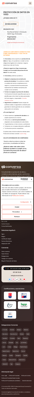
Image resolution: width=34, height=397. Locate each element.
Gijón (18, 338)
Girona (4, 342)
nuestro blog (22, 133)
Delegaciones (5, 256)
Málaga (15, 347)
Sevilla (11, 355)
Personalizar (16, 212)
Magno (3, 236)
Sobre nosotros (5, 251)
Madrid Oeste (23, 347)
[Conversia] (9, 3)
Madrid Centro (6, 351)
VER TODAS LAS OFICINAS (11, 24)
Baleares (26, 329)
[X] (20, 279)
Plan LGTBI (4, 221)
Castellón (5, 338)
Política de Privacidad (14, 375)
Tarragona (18, 355)
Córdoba (12, 338)
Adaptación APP (5, 243)
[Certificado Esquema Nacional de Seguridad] (10, 315)
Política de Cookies (18, 195)
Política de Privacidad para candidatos (10, 380)
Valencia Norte (12, 359)
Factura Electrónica (6, 241)
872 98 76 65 (17, 272)
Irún (17, 342)
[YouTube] (24, 279)
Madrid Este (15, 351)
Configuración (24, 202)
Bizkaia (22, 334)
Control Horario (5, 224)
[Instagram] (13, 279)
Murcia (23, 351)
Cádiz (27, 334)
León (4, 347)
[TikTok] (17, 279)
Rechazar (17, 216)
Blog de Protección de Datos (9, 261)
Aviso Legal (4, 375)
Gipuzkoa (25, 338)
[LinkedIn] (9, 279)
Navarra (4, 355)
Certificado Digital (6, 239)
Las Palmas (23, 342)
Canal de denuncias (27, 380)
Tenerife (25, 355)
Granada (11, 342)
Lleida (9, 347)
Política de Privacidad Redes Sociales (10, 378)
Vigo (11, 364)
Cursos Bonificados (6, 226)
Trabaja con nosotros (7, 258)
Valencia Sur (22, 359)
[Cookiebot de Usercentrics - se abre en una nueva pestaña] (21, 179)
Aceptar (17, 207)
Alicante (12, 329)
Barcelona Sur (13, 334)
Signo (2, 234)
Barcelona (5, 334)
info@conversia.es (17, 275)
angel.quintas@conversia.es (15, 42)
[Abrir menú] (30, 3)
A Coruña (5, 329)
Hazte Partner (5, 254)
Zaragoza (18, 364)
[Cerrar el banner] (31, 179)
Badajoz (19, 329)
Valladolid (5, 364)
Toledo (4, 359)
